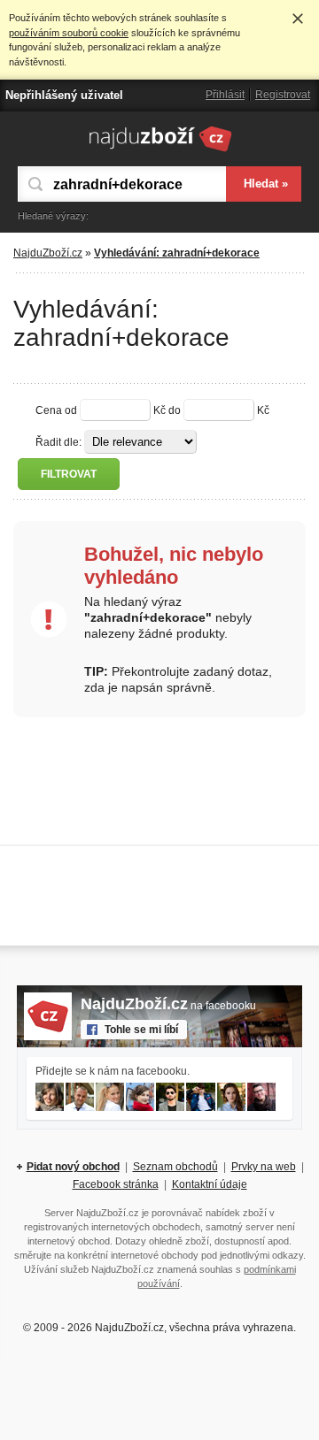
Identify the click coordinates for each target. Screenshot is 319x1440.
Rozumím (298, 19)
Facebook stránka (116, 1184)
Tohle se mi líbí (141, 1029)
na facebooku (168, 1006)
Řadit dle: (58, 442)
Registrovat (282, 94)
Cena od (56, 410)
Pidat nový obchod (73, 1166)
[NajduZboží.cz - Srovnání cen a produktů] (160, 151)
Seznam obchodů (175, 1166)
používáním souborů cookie (68, 32)
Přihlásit (225, 94)
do (174, 410)
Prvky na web (263, 1166)
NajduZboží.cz (47, 253)
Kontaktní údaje (209, 1184)
